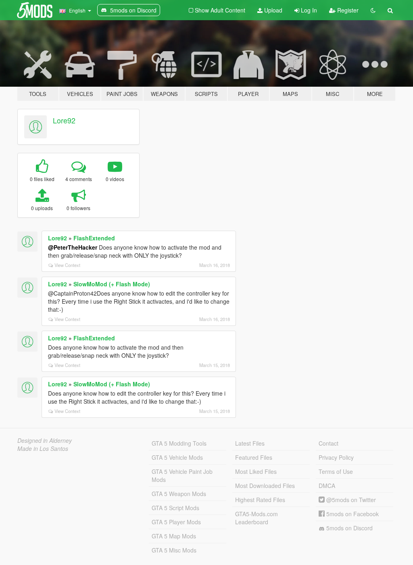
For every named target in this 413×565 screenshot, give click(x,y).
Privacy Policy (336, 457)
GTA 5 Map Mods (174, 536)
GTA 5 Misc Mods (174, 550)
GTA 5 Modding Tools (179, 443)
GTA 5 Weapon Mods (179, 494)
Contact (328, 443)
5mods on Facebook (352, 514)
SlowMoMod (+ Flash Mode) (111, 284)
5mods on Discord (349, 528)
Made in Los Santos (42, 448)
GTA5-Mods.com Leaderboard (256, 518)
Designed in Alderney (44, 440)
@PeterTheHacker (72, 247)
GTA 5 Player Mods (176, 522)
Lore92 (64, 120)
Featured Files (253, 457)
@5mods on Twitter (350, 500)
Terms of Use (336, 471)
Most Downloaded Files (265, 486)
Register (347, 10)
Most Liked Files (256, 471)
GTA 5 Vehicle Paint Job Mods (182, 475)
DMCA (327, 486)
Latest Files (250, 443)
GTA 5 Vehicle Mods (177, 457)
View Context (67, 265)
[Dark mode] (373, 10)
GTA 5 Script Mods (175, 508)
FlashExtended (94, 238)
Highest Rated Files (260, 500)
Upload (272, 10)
